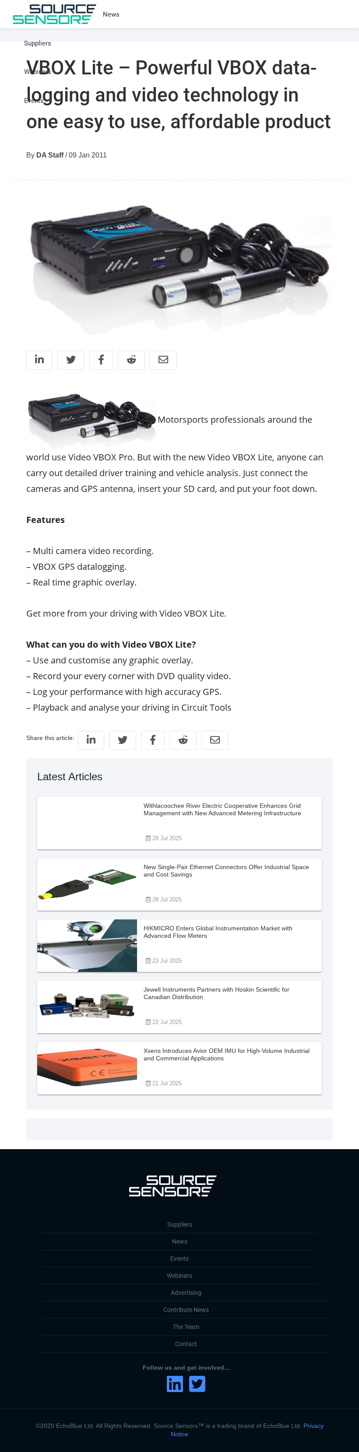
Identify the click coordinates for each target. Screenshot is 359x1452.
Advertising (186, 1292)
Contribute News (186, 1309)
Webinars (37, 72)
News (111, 14)
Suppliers (37, 43)
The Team (186, 1326)
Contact (186, 1343)
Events (34, 101)
